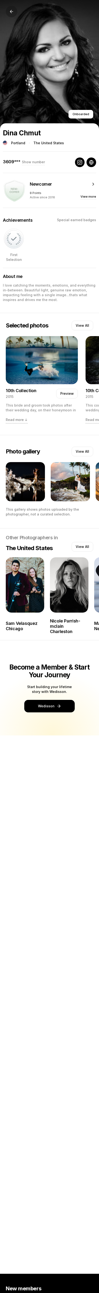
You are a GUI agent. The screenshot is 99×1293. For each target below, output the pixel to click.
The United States (48, 143)
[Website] (91, 162)
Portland (18, 143)
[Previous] (11, 11)
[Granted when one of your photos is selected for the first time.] (14, 239)
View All (82, 325)
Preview (67, 393)
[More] (93, 184)
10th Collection (21, 390)
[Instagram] (80, 162)
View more (88, 196)
